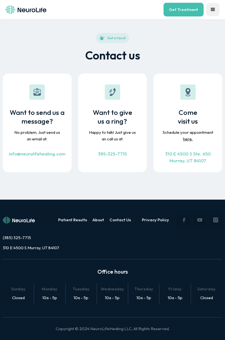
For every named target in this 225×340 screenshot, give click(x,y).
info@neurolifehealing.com (37, 154)
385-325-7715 (112, 154)
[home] (25, 9)
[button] (213, 9)
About (98, 219)
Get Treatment (183, 9)
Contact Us (120, 219)
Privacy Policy (155, 219)
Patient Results (72, 219)
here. (188, 138)
